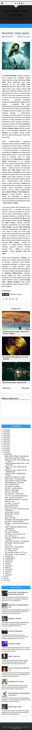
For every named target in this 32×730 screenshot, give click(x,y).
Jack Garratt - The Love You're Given (15, 534)
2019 (5, 443)
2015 (5, 450)
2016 (5, 448)
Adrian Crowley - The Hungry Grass (15, 479)
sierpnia (7, 562)
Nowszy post (7, 388)
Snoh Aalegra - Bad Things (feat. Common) (17, 520)
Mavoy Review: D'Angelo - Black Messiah (17, 456)
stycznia (7, 575)
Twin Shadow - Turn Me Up (12, 486)
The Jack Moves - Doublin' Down (14, 494)
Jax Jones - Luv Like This (12, 503)
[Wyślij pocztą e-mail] (23, 37)
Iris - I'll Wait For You (11, 550)
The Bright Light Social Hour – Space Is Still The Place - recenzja (16, 332)
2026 (5, 430)
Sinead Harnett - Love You (16, 681)
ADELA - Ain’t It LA (14, 656)
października (9, 558)
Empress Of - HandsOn (14, 618)
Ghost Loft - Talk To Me (11, 492)
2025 (5, 432)
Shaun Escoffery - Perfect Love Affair (16, 481)
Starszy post (25, 388)
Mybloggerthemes (16, 728)
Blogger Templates (7, 727)
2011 (5, 580)
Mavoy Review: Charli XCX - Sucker (15, 458)
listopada (8, 556)
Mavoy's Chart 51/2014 (11, 507)
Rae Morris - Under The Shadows (14, 521)
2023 (5, 435)
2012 (5, 578)
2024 (5, 433)
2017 (5, 447)
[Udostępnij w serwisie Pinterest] (29, 37)
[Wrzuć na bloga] (24, 37)
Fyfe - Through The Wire (12, 484)
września (8, 560)
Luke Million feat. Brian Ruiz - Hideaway (16, 499)
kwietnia (7, 569)
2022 (5, 437)
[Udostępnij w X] (26, 37)
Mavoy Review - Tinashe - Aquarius (15, 554)
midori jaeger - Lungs (14, 706)
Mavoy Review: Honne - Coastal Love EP (14, 382)
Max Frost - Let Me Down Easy (14, 488)
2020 (5, 441)
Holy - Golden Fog (10, 530)
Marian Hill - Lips (10, 501)
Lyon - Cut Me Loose (11, 536)
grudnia (7, 454)
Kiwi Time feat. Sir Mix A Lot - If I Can (15, 552)
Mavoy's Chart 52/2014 (11, 505)
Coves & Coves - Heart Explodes (14, 547)
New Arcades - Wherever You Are (14, 543)
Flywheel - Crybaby (14, 643)
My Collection (9, 516)
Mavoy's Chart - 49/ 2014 (12, 514)
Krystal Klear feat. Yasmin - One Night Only (17, 541)
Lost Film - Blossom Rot (15, 631)
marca (7, 571)
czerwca (7, 565)
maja (6, 567)
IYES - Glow (8, 545)
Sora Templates (24, 727)
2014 (5, 452)
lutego (7, 573)
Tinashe (19, 294)
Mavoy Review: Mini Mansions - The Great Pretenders (15, 358)
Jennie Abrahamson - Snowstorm (14, 482)
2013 (5, 577)
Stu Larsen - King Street (12, 532)
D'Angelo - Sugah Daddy (12, 490)
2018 (5, 445)
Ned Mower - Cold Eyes (12, 548)
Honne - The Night (10, 518)
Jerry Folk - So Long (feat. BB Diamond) (16, 496)
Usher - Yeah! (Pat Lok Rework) (14, 497)
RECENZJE (13, 294)
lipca (6, 563)
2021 (5, 439)
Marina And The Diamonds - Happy (15, 477)
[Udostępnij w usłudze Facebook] (27, 37)
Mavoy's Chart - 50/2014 (12, 512)
